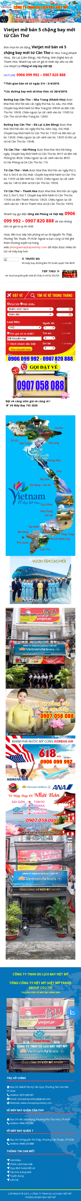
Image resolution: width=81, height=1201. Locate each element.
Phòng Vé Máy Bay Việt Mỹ (40, 1197)
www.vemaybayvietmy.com (36, 1103)
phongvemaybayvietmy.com (28, 247)
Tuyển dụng (17, 1176)
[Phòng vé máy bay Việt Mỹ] (40, 20)
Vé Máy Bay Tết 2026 (23, 405)
